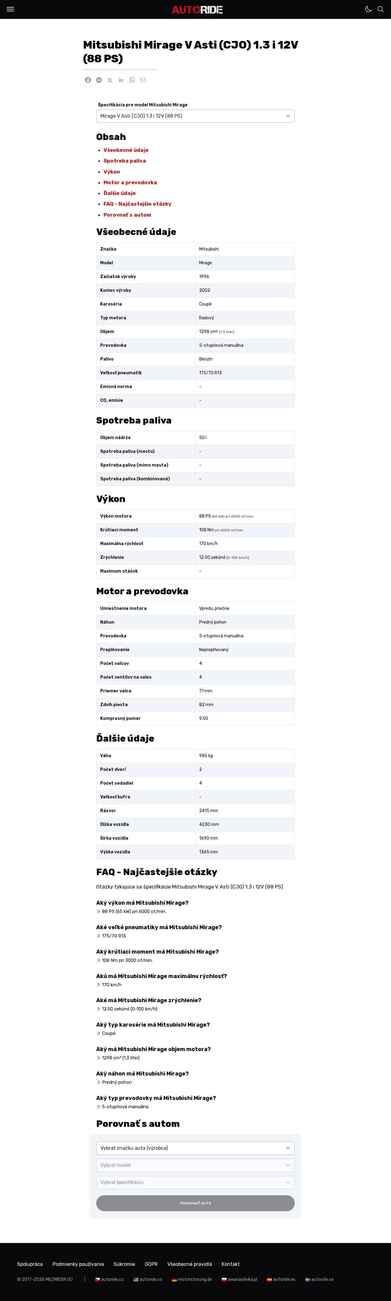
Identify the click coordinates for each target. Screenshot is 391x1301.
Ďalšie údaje (120, 193)
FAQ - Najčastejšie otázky (137, 204)
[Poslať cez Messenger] (99, 80)
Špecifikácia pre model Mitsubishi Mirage (143, 105)
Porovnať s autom (127, 215)
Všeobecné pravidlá (189, 1264)
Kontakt (231, 1264)
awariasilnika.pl (242, 1279)
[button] (10, 9)
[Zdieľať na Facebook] (88, 80)
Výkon (112, 172)
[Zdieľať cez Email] (143, 80)
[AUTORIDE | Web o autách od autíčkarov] (197, 9)
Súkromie (124, 1264)
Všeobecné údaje (126, 150)
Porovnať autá (195, 1203)
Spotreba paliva (125, 161)
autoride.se (322, 1279)
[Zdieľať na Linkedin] (121, 80)
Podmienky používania (78, 1264)
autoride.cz (112, 1279)
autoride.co (151, 1279)
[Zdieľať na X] (110, 80)
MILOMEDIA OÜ (59, 1279)
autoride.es (284, 1279)
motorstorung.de (195, 1279)
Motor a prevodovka (130, 182)
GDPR (151, 1264)
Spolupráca (30, 1264)
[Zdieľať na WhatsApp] (132, 80)
